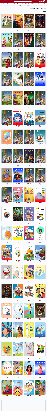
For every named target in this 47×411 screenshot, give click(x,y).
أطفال (22, 3)
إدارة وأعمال (32, 3)
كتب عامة (38, 3)
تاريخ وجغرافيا (9, 3)
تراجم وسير (2, 3)
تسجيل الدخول (3, 1)
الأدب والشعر (27, 3)
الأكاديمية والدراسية (15, 3)
